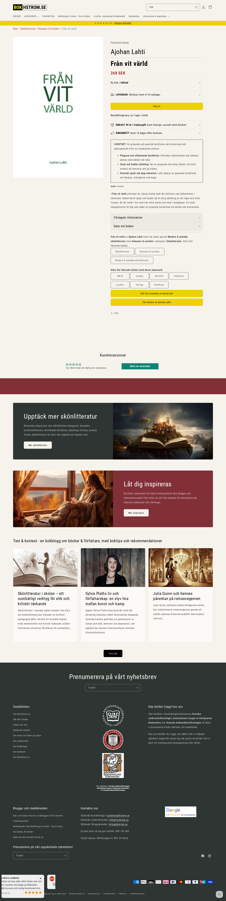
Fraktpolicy (122, 894)
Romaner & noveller (150, 251)
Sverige (139, 284)
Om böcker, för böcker (23, 832)
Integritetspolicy (94, 894)
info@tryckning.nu (119, 819)
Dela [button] (116, 313)
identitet (159, 276)
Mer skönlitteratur (37, 445)
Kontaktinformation (137, 894)
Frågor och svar (20, 725)
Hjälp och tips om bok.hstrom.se (28, 837)
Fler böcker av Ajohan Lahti (157, 302)
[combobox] (173, 7)
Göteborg (159, 284)
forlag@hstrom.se (118, 824)
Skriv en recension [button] (140, 366)
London (120, 284)
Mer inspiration (136, 513)
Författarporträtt (20, 821)
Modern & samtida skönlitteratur (132, 260)
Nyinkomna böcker (21, 730)
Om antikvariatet (21, 741)
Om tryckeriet (19, 752)
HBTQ (120, 276)
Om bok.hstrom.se (21, 714)
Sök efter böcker (20, 719)
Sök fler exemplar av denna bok (157, 293)
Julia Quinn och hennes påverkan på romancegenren (176, 596)
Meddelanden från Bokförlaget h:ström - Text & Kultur (38, 826)
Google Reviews (123, 23)
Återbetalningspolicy (77, 894)
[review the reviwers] (37, 885)
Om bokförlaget (20, 746)
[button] (31, 16)
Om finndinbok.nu (21, 757)
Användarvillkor (109, 894)
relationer (179, 276)
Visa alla (113, 653)
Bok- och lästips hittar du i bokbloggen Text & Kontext (38, 815)
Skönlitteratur (122, 251)
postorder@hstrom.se (118, 815)
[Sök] (196, 7)
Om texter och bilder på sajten (27, 735)
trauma (139, 276)
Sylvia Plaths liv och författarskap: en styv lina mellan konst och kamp (107, 598)
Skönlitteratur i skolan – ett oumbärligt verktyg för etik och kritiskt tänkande (43, 598)
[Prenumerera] (137, 687)
